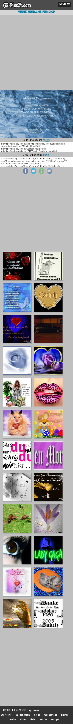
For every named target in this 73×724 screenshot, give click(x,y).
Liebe (32, 719)
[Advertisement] (36, 52)
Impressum (33, 710)
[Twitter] (33, 172)
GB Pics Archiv (23, 714)
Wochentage (50, 714)
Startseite (6, 714)
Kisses (23, 719)
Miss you (55, 719)
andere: (46, 139)
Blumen (65, 714)
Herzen (43, 719)
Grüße (37, 714)
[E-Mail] (49, 172)
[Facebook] (25, 172)
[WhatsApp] (41, 172)
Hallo (13, 719)
